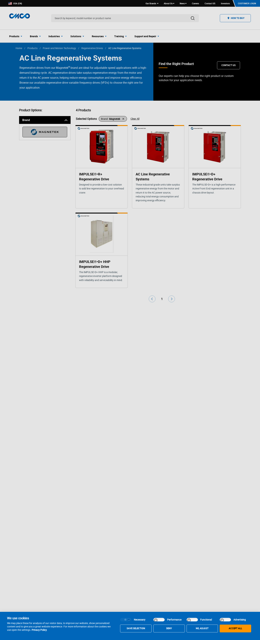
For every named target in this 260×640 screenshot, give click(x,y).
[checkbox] (125, 619)
